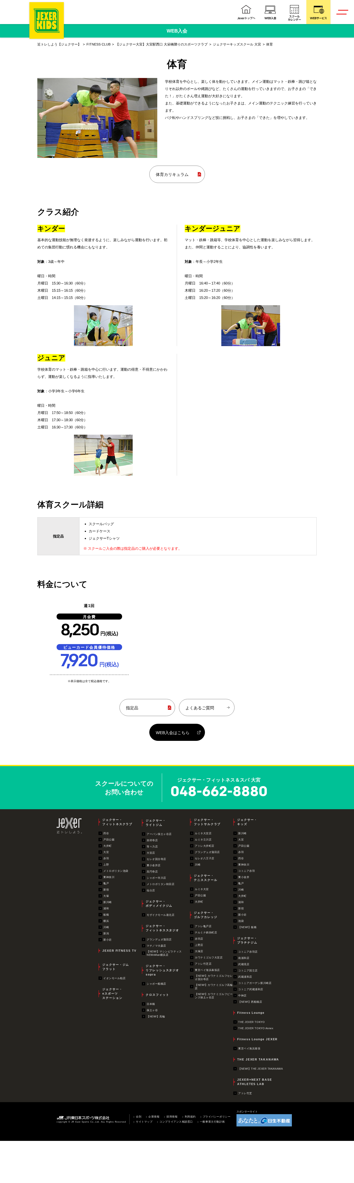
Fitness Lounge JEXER (257, 1039)
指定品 (132, 708)
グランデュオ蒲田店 (159, 939)
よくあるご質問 (199, 708)
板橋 (106, 914)
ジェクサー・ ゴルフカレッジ (205, 915)
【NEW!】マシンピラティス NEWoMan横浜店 (164, 953)
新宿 (106, 889)
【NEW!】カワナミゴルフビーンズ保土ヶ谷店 (214, 996)
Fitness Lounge (251, 1013)
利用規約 (190, 1116)
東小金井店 (154, 865)
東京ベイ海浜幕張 (249, 1048)
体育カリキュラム (172, 174)
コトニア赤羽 (246, 870)
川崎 (106, 927)
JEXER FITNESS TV (119, 950)
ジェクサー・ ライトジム (156, 823)
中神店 (242, 995)
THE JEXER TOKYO (251, 1022)
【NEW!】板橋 (247, 927)
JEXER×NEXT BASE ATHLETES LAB (254, 1082)
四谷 (106, 833)
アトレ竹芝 (245, 1093)
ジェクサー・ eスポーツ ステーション (112, 994)
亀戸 (106, 883)
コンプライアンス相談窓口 (176, 1121)
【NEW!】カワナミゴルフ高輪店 (214, 986)
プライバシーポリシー (217, 1116)
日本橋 (151, 1003)
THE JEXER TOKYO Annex (256, 1028)
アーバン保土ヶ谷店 (159, 834)
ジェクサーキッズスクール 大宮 (237, 44)
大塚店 (199, 951)
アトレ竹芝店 (203, 963)
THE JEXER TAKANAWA (258, 1059)
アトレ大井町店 (204, 845)
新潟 (106, 933)
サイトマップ (144, 1121)
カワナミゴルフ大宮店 (209, 957)
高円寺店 (152, 871)
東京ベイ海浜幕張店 (207, 970)
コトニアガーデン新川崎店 (255, 983)
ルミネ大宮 (202, 889)
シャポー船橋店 (156, 983)
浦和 (106, 908)
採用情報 (171, 1116)
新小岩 (107, 939)
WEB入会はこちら (173, 732)
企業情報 (153, 1116)
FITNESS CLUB (98, 44)
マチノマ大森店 (156, 945)
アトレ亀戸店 (203, 926)
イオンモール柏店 (114, 978)
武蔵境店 (243, 964)
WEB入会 (177, 30)
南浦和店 (243, 958)
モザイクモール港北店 (161, 914)
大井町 (107, 845)
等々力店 (152, 846)
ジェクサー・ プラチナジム (247, 940)
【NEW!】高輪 (156, 1016)
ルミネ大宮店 (203, 833)
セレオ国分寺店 (156, 859)
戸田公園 (108, 839)
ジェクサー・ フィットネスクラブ (117, 822)
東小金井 (243, 877)
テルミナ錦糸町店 (206, 932)
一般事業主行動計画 (212, 1121)
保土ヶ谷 (152, 1010)
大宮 (106, 852)
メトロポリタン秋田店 (161, 884)
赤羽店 (199, 938)
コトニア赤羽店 (248, 951)
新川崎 (107, 902)
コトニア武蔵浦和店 (250, 989)
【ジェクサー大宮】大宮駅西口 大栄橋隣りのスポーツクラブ (162, 44)
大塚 (106, 895)
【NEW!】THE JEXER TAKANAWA (260, 1068)
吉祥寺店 (152, 840)
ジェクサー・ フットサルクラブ (207, 822)
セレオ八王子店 (204, 858)
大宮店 (151, 852)
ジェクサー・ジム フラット (115, 967)
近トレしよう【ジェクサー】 (59, 44)
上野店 (199, 945)
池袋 (241, 920)
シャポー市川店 (156, 877)
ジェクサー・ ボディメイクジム (159, 903)
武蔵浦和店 (245, 976)
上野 (106, 864)
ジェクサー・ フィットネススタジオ (162, 928)
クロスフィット (157, 994)
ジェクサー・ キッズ (247, 822)
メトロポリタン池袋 (115, 870)
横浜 (106, 920)
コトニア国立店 (248, 970)
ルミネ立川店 (203, 839)
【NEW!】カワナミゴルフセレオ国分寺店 (214, 977)
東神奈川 (108, 877)
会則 (138, 1116)
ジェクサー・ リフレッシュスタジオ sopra (162, 970)
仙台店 (151, 890)
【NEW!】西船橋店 (250, 1001)
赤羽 (106, 858)
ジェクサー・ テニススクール (205, 878)
